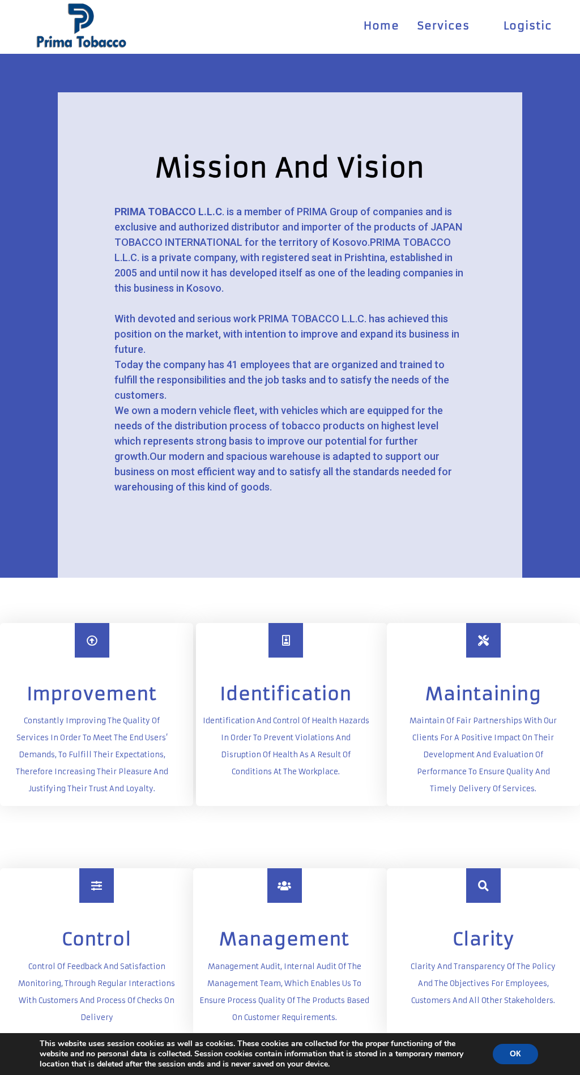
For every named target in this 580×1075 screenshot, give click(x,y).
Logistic (528, 25)
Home (381, 25)
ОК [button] (515, 1053)
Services (443, 25)
